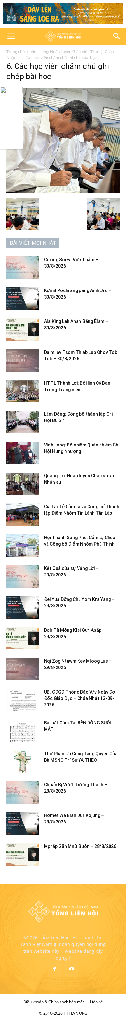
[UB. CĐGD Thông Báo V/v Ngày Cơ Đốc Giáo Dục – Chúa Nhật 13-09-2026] (22, 700)
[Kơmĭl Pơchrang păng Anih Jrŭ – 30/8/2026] (22, 298)
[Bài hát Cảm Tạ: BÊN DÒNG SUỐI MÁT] (22, 731)
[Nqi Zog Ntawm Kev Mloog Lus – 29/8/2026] (22, 669)
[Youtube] (71, 969)
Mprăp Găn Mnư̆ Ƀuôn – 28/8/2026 (80, 846)
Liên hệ (96, 1002)
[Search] (117, 36)
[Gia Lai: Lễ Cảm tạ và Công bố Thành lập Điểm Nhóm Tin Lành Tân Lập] (22, 514)
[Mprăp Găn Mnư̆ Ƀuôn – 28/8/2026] (22, 854)
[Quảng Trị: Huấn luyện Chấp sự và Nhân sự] (22, 484)
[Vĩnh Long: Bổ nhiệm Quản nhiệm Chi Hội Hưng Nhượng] (22, 453)
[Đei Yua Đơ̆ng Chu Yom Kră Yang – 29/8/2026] (22, 607)
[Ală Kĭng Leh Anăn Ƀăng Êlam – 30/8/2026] (22, 329)
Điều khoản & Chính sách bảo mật (53, 1002)
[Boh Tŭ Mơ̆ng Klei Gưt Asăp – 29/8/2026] (22, 638)
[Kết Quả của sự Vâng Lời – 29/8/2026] (22, 576)
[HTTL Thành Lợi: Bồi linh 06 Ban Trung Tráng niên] (22, 391)
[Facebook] (54, 969)
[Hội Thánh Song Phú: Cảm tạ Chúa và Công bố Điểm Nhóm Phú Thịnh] (22, 545)
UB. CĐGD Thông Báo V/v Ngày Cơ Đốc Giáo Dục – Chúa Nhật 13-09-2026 (79, 698)
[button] (11, 36)
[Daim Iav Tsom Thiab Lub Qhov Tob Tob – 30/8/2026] (22, 360)
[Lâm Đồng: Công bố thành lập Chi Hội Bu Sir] (22, 422)
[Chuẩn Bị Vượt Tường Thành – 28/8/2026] (22, 792)
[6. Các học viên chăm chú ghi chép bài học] (63, 191)
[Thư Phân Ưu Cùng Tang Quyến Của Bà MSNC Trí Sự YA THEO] (22, 761)
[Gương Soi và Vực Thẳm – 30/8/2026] (22, 267)
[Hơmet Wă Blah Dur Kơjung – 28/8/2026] (22, 823)
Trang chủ (15, 51)
